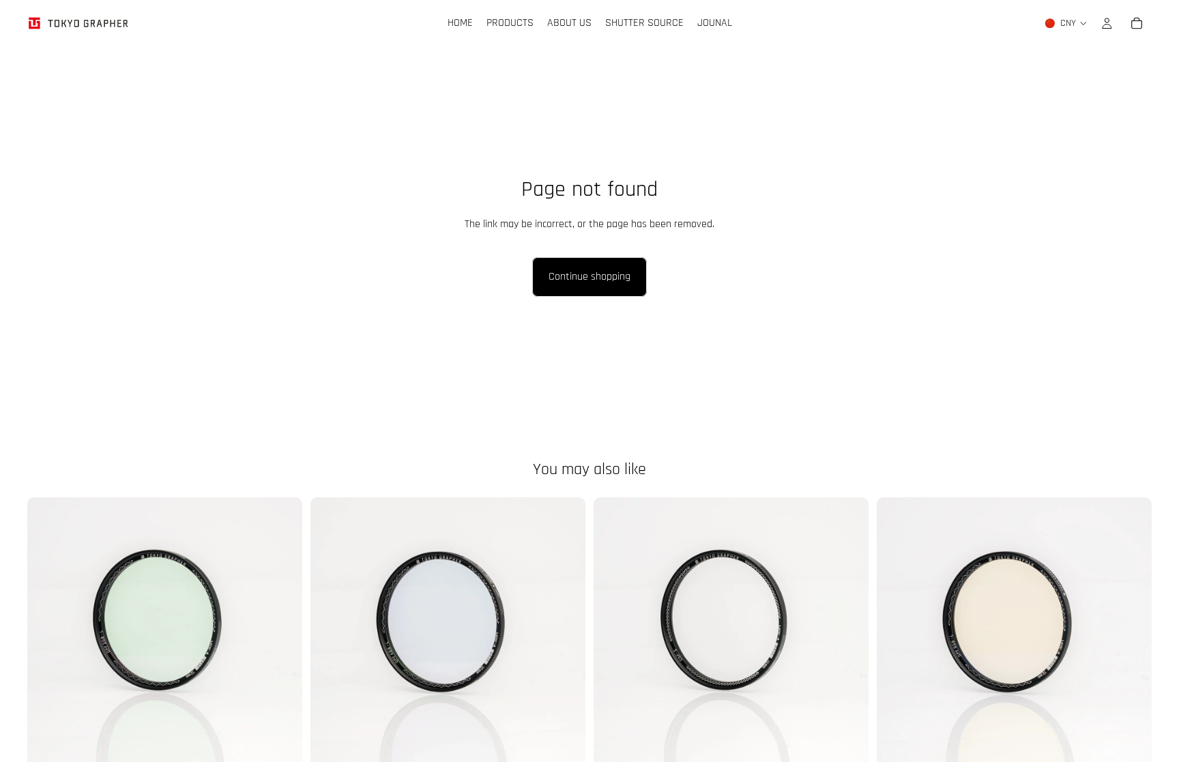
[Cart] (1137, 23)
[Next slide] (1131, 635)
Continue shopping (589, 276)
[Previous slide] (897, 635)
